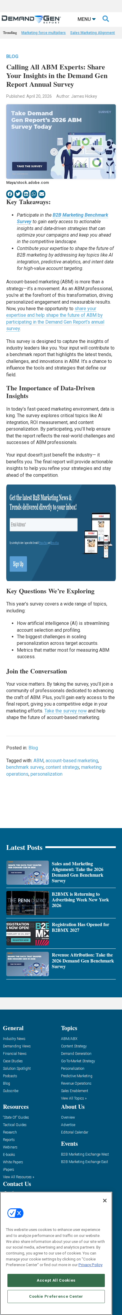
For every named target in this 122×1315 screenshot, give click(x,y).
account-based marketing (72, 760)
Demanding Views (17, 1046)
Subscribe (10, 1091)
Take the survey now (65, 711)
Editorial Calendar (74, 1132)
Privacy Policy (90, 1265)
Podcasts (10, 1076)
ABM (38, 760)
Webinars (10, 1147)
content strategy (62, 767)
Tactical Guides (15, 1125)
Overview (68, 1118)
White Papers (13, 1162)
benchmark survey (25, 767)
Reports (9, 1140)
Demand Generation (76, 1054)
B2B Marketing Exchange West (85, 1154)
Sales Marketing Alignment (92, 33)
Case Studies (13, 1061)
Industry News (14, 1039)
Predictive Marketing (76, 1076)
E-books (9, 1155)
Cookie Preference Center (56, 1296)
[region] (56, 1253)
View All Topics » (73, 1098)
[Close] (104, 1200)
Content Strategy (74, 1046)
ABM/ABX (69, 1039)
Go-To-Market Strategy (78, 1061)
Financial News (15, 1054)
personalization (46, 774)
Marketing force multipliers (43, 33)
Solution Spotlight (17, 1069)
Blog (12, 56)
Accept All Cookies (56, 1280)
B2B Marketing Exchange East (84, 1162)
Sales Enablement (74, 1091)
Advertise (68, 1125)
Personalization (72, 1069)
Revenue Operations (76, 1084)
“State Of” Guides (16, 1118)
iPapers (8, 1170)
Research (10, 1132)
